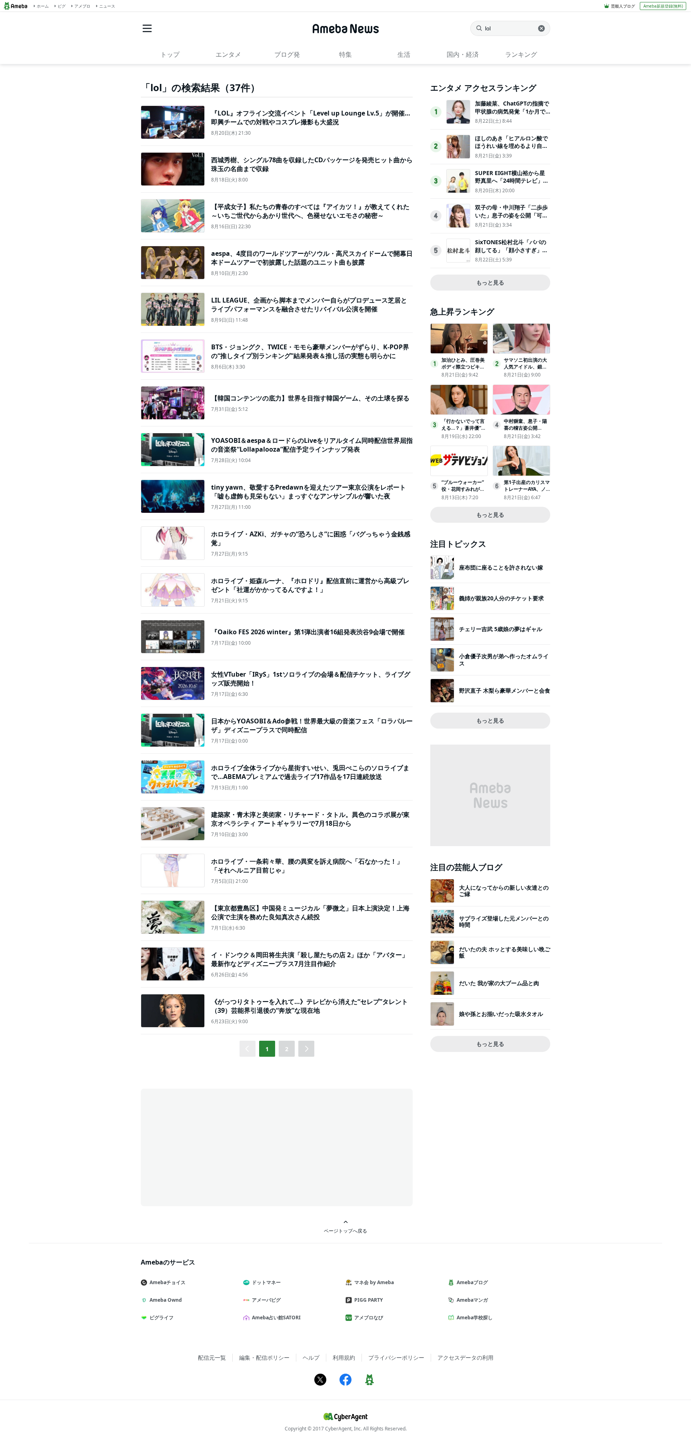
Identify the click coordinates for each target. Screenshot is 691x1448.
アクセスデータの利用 (465, 1357)
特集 (345, 54)
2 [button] (286, 1049)
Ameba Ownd (166, 1300)
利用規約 (344, 1357)
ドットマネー (266, 1282)
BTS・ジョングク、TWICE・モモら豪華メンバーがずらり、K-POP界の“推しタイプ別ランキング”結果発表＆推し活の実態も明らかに (310, 351)
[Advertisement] (213, 1147)
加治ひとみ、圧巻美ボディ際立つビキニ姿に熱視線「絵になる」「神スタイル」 (463, 370)
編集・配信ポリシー (264, 1357)
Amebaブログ (472, 1282)
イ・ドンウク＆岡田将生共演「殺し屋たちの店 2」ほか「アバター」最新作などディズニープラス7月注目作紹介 (309, 959)
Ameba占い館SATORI (276, 1317)
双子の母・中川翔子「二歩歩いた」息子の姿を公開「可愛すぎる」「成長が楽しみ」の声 (511, 219)
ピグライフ (162, 1317)
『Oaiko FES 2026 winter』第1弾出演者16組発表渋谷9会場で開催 (308, 631)
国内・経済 (463, 54)
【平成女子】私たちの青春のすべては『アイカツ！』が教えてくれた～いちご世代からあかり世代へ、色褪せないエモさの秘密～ (310, 211)
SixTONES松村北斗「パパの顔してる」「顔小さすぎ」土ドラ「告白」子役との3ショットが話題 (511, 253)
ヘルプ (311, 1357)
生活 (403, 54)
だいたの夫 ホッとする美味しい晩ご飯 (504, 952)
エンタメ (228, 54)
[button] (306, 1049)
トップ (170, 54)
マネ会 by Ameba (374, 1282)
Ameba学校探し (475, 1317)
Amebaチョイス (168, 1282)
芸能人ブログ (623, 6)
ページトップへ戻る (345, 1230)
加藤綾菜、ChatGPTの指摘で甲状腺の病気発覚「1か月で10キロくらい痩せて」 (512, 111)
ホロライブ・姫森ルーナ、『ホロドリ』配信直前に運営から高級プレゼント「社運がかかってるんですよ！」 (310, 585)
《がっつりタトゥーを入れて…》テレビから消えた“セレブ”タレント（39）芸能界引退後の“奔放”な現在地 (309, 1006)
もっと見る (490, 282)
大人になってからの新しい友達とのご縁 (504, 891)
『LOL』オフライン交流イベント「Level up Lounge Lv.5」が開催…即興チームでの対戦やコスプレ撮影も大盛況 (310, 117)
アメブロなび (368, 1317)
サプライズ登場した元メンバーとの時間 (504, 921)
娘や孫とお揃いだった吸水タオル (501, 1014)
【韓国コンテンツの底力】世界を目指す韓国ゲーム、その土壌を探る (310, 398)
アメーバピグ (266, 1300)
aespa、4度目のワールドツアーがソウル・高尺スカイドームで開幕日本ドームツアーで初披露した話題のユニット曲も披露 (312, 258)
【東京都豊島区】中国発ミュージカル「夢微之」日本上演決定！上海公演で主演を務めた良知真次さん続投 (310, 912)
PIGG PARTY (368, 1300)
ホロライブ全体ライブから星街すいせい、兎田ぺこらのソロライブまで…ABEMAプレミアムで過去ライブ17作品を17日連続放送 (310, 772)
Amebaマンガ (472, 1300)
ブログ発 (287, 54)
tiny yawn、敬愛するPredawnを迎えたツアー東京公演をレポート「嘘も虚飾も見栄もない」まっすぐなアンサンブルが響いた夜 (308, 491)
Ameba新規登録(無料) (663, 6)
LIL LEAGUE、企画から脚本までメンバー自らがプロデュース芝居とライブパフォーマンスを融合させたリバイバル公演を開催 (309, 304)
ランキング (521, 54)
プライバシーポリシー (396, 1357)
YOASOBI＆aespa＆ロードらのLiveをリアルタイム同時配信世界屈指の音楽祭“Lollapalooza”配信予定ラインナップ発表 (312, 445)
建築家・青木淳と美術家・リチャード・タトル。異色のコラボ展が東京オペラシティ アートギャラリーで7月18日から (310, 819)
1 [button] (267, 1049)
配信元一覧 (212, 1357)
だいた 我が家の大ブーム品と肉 (499, 983)
